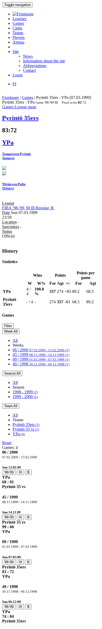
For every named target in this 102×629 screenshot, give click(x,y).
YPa (19, 434)
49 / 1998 (41, 364)
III (20, 472)
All (15, 340)
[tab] (51, 477)
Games (18, 23)
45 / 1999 (41, 354)
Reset (6, 443)
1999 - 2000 (25, 396)
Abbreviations (34, 65)
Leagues (19, 18)
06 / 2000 (41, 350)
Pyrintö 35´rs (26, 429)
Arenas (18, 42)
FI (14, 84)
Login (17, 75)
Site (16, 51)
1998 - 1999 (25, 392)
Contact (29, 70)
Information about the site (44, 61)
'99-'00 (9, 472)
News (28, 56)
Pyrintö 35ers (26, 424)
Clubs (17, 28)
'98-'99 (9, 562)
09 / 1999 (41, 359)
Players (19, 37)
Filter (8, 326)
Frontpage (10, 97)
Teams (18, 33)
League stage (25, 107)
